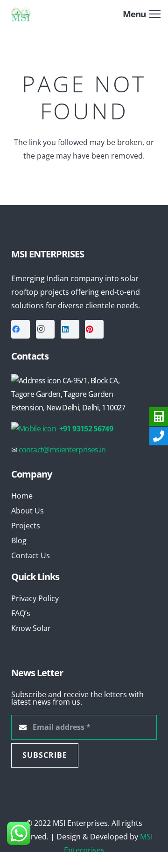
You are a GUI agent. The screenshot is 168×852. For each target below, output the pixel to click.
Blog (19, 540)
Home (22, 496)
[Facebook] (20, 329)
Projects (25, 525)
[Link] (28, 14)
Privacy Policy (35, 598)
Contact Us (30, 555)
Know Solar (31, 628)
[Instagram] (45, 329)
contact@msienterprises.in (62, 449)
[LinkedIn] (70, 329)
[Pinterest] (94, 329)
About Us (27, 511)
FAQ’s (20, 613)
